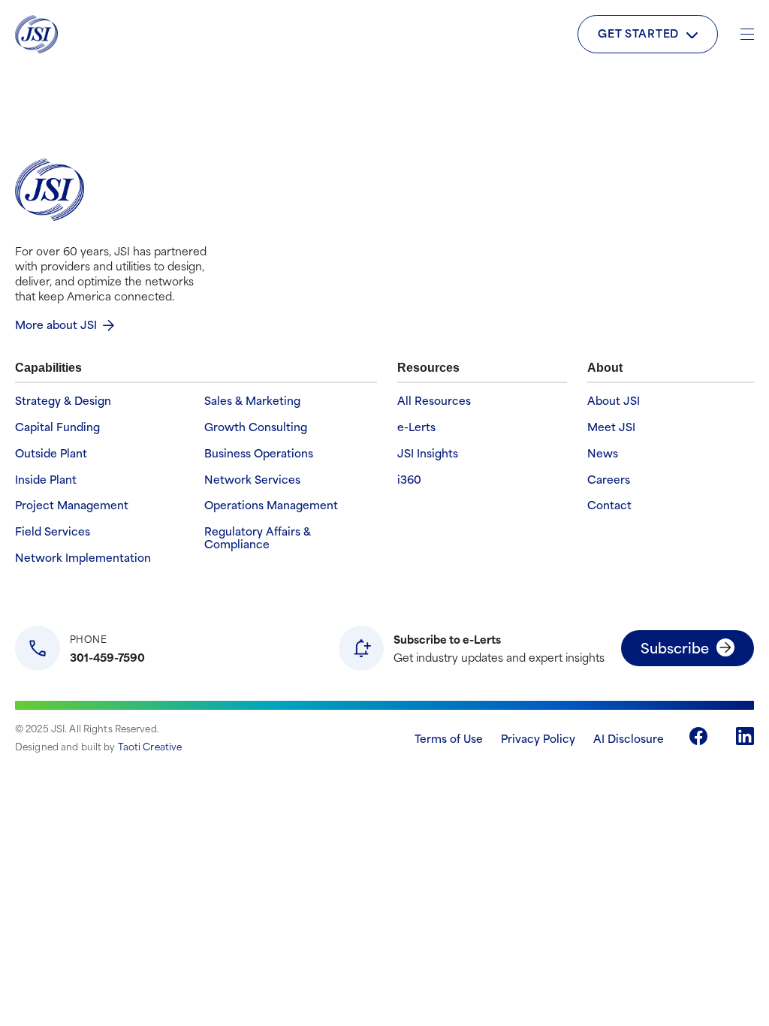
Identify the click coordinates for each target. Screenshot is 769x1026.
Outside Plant (51, 453)
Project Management (71, 505)
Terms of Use (449, 738)
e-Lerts (416, 427)
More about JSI (56, 324)
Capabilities (48, 367)
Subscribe (675, 647)
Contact (609, 505)
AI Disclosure (628, 738)
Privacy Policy (538, 738)
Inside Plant (46, 479)
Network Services (252, 479)
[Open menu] (747, 34)
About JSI (613, 400)
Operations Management (271, 505)
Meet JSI (611, 427)
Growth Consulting (255, 427)
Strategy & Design (63, 400)
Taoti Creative (150, 745)
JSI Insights (427, 453)
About (605, 367)
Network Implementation (83, 557)
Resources (428, 367)
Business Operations (258, 453)
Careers (608, 479)
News (602, 453)
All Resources (434, 400)
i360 (409, 479)
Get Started (638, 32)
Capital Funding (57, 427)
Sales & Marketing (252, 400)
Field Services (52, 531)
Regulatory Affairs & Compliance (257, 538)
